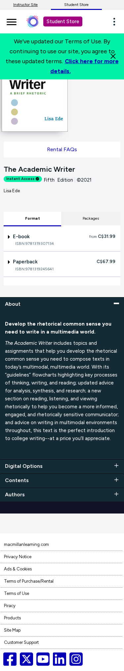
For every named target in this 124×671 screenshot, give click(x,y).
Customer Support (21, 642)
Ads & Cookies (18, 568)
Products (12, 617)
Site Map (12, 630)
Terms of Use (16, 593)
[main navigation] (11, 20)
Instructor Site (25, 4)
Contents (17, 480)
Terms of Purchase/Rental (29, 581)
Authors (15, 494)
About (13, 304)
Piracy (10, 605)
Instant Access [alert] (20, 179)
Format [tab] (32, 218)
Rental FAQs (62, 149)
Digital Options (24, 466)
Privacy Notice (17, 556)
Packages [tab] (91, 218)
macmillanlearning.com (26, 544)
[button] (116, 21)
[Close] (113, 56)
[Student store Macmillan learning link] (37, 21)
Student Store (76, 4)
